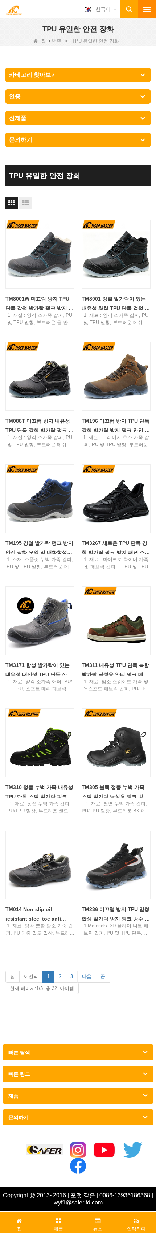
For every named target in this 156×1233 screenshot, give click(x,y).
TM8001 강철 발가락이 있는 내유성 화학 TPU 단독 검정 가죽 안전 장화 (116, 304)
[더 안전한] (44, 1150)
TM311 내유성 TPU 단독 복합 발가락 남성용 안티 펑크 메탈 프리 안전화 (115, 670)
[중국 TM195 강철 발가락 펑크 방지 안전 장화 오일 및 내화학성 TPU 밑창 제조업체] (40, 499)
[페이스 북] (78, 1166)
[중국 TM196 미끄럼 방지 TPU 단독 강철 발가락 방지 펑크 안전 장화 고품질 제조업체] (116, 376)
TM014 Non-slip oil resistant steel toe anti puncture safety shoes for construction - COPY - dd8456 (37, 914)
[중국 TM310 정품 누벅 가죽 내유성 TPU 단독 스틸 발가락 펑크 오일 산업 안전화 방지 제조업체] (40, 743)
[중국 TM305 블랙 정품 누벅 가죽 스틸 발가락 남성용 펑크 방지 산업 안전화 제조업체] (116, 743)
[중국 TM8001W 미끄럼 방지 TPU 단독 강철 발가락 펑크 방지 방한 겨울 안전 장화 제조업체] (40, 254)
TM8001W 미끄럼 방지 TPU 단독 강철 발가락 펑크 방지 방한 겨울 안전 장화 (39, 304)
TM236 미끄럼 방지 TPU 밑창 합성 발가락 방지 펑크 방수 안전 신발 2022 (116, 914)
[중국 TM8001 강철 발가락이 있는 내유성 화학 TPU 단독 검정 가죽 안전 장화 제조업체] (116, 254)
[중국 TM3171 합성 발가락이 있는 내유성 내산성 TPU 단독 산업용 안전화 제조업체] (40, 621)
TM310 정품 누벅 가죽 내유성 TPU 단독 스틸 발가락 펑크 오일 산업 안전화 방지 (39, 792)
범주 (56, 41)
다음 (86, 976)
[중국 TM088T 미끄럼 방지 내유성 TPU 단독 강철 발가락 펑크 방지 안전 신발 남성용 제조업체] (40, 376)
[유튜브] (104, 1150)
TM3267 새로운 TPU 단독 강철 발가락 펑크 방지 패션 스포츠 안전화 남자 (116, 548)
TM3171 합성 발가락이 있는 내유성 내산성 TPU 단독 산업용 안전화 (38, 670)
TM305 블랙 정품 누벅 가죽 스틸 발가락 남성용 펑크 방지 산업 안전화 (115, 792)
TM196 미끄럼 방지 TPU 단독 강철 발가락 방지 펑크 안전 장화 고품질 (116, 426)
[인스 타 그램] (78, 1150)
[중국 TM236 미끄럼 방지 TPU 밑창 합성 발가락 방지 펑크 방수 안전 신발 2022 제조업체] (116, 865)
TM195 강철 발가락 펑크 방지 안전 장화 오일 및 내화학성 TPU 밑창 (39, 548)
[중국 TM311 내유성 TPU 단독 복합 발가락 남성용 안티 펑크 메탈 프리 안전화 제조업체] (116, 621)
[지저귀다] (133, 1150)
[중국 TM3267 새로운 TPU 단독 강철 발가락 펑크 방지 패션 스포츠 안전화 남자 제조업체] (116, 499)
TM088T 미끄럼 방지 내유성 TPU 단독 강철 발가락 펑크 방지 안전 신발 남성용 (39, 426)
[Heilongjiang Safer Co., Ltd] (13, 9)
